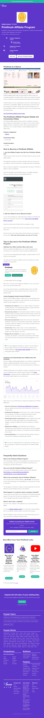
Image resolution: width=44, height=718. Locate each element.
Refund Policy (16, 693)
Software (19, 645)
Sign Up (33, 691)
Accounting (13, 633)
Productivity (37, 643)
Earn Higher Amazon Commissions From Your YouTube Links (35, 558)
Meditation (9, 643)
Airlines (21, 633)
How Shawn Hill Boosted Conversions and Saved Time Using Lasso (26, 695)
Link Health (34, 673)
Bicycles (20, 634)
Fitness (34, 638)
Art (36, 633)
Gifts (18, 639)
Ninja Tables (14, 663)
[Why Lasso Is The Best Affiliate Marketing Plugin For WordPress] (9, 548)
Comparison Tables (26, 668)
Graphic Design (22, 639)
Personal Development (23, 643)
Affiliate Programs (35, 688)
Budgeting (28, 634)
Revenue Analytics (35, 659)
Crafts (33, 636)
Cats (8, 636)
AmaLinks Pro (6, 660)
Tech (38, 645)
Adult (17, 633)
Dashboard (25, 675)
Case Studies (32, 617)
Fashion (7, 134)
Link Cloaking (34, 666)
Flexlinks (14, 662)
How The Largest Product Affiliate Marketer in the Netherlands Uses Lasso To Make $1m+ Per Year (26, 688)
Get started (22, 601)
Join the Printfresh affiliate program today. (14, 113)
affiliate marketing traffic (15, 509)
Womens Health (30, 646)
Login (33, 690)
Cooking (25, 636)
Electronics (19, 638)
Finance (27, 638)
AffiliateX (5, 658)
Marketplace (25, 664)
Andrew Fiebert (5, 34)
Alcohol (25, 633)
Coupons (30, 636)
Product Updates (34, 621)
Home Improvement (12, 641)
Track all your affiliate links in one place (28, 406)
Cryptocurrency (6, 638)
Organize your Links (35, 668)
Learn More (8, 275)
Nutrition (16, 643)
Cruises (37, 636)
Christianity (17, 636)
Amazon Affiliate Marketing (15, 617)
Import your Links (35, 671)
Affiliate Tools (6, 617)
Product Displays (26, 671)
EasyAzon (5, 662)
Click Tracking (34, 669)
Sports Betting (24, 645)
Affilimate (14, 658)
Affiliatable (14, 656)
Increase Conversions (27, 654)
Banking (13, 634)
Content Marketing (7, 621)
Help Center (34, 686)
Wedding (19, 646)
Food (38, 638)
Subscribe (33, 531)
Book (24, 634)
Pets (29, 643)
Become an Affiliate (17, 688)
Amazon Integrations (26, 656)
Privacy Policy (16, 690)
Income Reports (26, 657)
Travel (7, 646)
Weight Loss (24, 646)
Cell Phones (12, 636)
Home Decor (5, 641)
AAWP (4, 656)
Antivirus (28, 633)
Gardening (14, 639)
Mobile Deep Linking (26, 669)
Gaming (9, 639)
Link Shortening (26, 666)
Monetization (20, 621)
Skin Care (8, 645)
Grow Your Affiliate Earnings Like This (26, 709)
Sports (29, 645)
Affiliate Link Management (34, 655)
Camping (36, 634)
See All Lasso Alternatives (8, 654)
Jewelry (23, 641)
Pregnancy (33, 643)
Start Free (12, 56)
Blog (33, 684)
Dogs (11, 638)
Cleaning (21, 636)
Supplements (33, 645)
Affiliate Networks (6, 633)
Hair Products (28, 639)
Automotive (5, 634)
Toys (4, 646)
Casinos (4, 636)
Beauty (17, 634)
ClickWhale (14, 660)
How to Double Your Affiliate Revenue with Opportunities (26, 701)
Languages (30, 641)
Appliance (33, 633)
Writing (35, 646)
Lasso (20, 280)
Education (14, 621)
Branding (15, 686)
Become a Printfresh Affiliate (25, 56)
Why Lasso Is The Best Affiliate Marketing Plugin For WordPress (9, 559)
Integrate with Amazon (36, 664)
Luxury (37, 641)
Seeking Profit (6, 624)
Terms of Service (17, 691)
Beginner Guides (25, 617)
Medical (4, 643)
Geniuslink (5, 663)
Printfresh (8, 267)
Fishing (31, 638)
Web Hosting (14, 646)
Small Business (14, 645)
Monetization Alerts (35, 657)
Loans (34, 641)
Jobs (26, 641)
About (15, 684)
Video (10, 646)
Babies (10, 634)
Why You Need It (9, 578)
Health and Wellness (35, 639)
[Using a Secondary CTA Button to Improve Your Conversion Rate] (22, 548)
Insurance (19, 641)
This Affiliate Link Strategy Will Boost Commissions (26, 705)
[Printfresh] (34, 271)
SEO (12, 624)
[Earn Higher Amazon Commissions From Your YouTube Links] (35, 548)
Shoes (4, 645)
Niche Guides (27, 621)
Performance (34, 675)
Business (32, 634)
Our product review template (23, 349)
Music (13, 643)
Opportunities (25, 673)
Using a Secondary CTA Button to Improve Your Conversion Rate (22, 558)
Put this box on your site (17, 275)
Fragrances (5, 639)
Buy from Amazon (35, 576)
